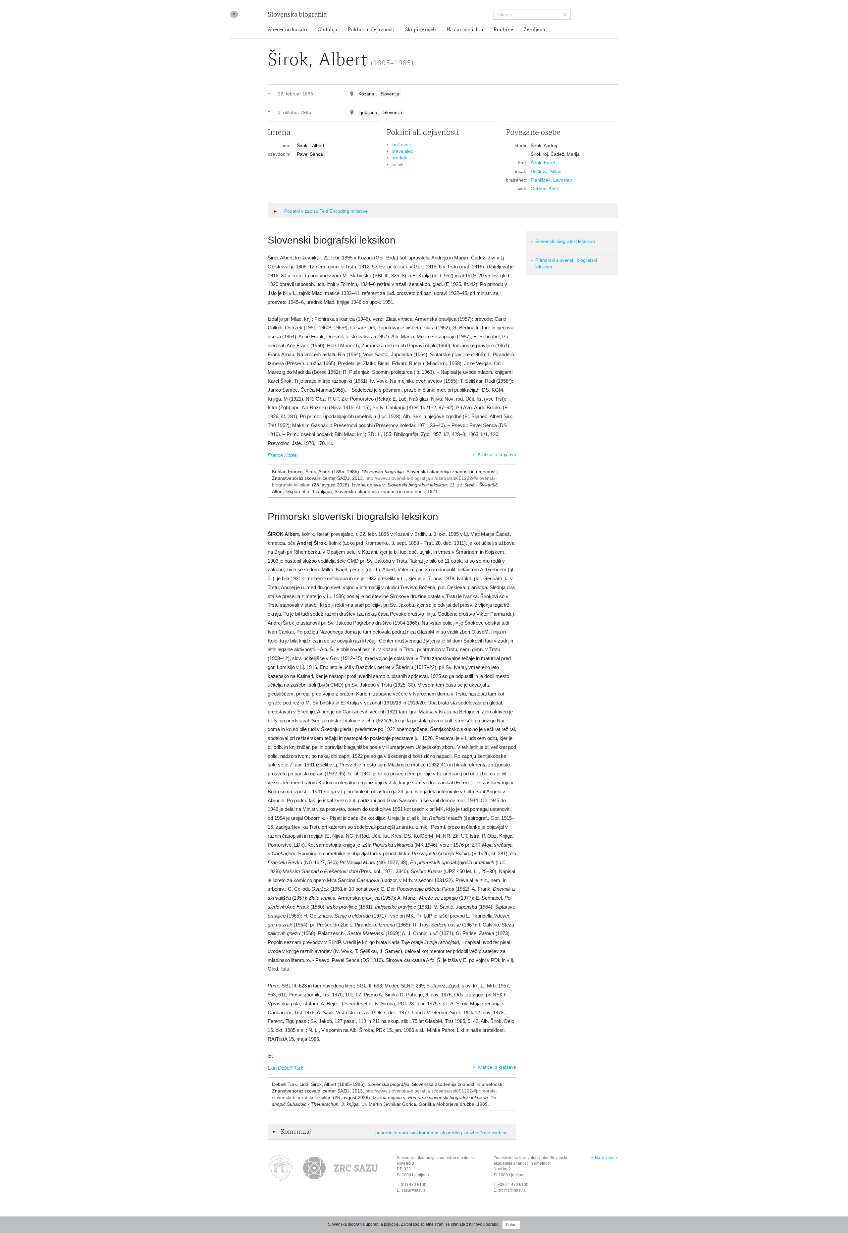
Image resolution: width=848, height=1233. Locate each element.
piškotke (391, 1224)
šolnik (397, 164)
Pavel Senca (310, 154)
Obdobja (327, 29)
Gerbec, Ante (544, 188)
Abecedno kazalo (287, 29)
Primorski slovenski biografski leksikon (566, 263)
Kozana (366, 93)
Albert (318, 145)
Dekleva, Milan (546, 171)
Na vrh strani (606, 1157)
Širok (302, 145)
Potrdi (511, 1224)
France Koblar (283, 455)
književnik (402, 144)
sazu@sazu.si (414, 1190)
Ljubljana (367, 112)
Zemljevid (535, 29)
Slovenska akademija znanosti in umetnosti (436, 1157)
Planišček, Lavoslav (551, 180)
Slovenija (389, 93)
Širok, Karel (543, 162)
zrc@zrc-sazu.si (512, 1190)
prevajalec (402, 151)
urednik (399, 157)
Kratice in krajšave (497, 454)
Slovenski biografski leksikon (565, 241)
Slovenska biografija (297, 15)
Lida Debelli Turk (285, 1068)
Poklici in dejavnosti (371, 29)
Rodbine (503, 29)
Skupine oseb (420, 29)
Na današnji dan (465, 29)
